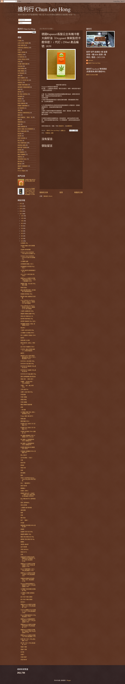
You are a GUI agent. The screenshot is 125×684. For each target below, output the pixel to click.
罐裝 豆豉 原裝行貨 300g (27, 537)
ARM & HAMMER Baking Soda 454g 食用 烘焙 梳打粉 (28, 479)
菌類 (19, 124)
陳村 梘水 (23, 517)
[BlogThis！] (72, 130)
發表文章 (22, 20)
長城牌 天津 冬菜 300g (27, 531)
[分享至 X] (73, 130)
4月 (22, 236)
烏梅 (22, 470)
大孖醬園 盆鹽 (24, 261)
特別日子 (20, 101)
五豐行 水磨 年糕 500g (27, 392)
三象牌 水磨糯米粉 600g (27, 311)
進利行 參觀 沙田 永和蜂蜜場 (25, 129)
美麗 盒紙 (23, 418)
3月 (22, 238)
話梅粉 (22, 529)
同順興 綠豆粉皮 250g (26, 294)
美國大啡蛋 (24, 399)
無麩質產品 (21, 122)
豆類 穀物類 (21, 68)
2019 (21, 208)
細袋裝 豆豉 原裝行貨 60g (27, 539)
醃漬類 (19, 150)
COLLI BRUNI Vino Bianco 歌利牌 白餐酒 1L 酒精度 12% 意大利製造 (28, 302)
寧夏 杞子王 (24, 552)
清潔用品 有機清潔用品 (24, 112)
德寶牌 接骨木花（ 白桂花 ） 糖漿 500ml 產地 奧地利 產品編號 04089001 (28, 495)
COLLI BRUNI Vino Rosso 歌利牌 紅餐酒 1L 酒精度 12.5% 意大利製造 (28, 307)
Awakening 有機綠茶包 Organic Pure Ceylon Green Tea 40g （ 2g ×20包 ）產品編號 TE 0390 (30, 191)
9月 (22, 223)
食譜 (19, 89)
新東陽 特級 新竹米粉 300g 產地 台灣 (30, 180)
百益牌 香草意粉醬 (25, 249)
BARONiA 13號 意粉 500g (27, 361)
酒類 (19, 110)
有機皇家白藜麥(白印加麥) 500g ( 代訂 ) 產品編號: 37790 (27, 580)
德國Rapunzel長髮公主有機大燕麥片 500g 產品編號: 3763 (28, 574)
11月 (22, 218)
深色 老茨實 (24, 505)
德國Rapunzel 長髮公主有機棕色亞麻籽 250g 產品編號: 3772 (28, 626)
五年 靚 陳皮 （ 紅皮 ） (27, 457)
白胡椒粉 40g (24, 243)
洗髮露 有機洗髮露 (23, 84)
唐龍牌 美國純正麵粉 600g (28, 313)
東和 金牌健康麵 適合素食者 (28, 376)
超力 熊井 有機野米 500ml (27, 346)
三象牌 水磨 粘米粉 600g (27, 330)
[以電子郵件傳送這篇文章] (70, 130)
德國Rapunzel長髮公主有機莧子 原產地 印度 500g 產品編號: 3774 (28, 631)
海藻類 (19, 98)
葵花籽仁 (23, 602)
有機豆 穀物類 (21, 52)
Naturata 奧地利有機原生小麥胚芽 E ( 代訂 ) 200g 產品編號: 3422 (28, 585)
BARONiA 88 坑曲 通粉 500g (28, 374)
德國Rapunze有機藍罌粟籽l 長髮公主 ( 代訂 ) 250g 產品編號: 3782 (28, 620)
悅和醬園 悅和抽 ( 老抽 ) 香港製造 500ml (28, 324)
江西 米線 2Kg (24, 389)
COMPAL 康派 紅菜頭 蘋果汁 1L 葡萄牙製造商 (28, 350)
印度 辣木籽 (24, 659)
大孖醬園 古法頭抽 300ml (27, 332)
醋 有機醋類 (21, 152)
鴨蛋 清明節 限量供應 (26, 404)
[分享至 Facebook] (75, 130)
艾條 (22, 460)
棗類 (19, 119)
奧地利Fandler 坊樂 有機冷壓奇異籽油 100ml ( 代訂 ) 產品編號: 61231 (28, 357)
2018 (21, 211)
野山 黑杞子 (24, 455)
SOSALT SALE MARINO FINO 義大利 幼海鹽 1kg (28, 252)
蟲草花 (22, 353)
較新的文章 (44, 192)
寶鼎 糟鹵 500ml (25, 421)
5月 (22, 233)
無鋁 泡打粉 (24, 485)
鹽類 (19, 168)
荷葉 (22, 515)
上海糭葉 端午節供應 (26, 507)
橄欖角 (22, 542)
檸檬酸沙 (23, 488)
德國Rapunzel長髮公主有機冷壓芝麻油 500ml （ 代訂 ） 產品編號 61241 (28, 280)
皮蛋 (22, 407)
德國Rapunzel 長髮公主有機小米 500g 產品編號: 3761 (28, 635)
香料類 (19, 91)
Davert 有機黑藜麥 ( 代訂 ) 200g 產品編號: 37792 (28, 569)
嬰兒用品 (20, 161)
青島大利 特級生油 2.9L (27, 316)
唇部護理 (20, 96)
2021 (21, 203)
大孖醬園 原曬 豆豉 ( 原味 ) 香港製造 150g (28, 412)
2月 (22, 241)
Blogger (69, 680)
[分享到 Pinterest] (77, 130)
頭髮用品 (20, 156)
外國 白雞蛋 (24, 402)
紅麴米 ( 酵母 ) (24, 490)
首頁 (61, 192)
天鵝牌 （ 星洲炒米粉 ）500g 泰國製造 (27, 382)
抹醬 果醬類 (21, 71)
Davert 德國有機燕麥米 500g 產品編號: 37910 (28, 615)
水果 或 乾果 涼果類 (23, 43)
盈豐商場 (69, 126)
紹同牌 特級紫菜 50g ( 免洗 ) (28, 321)
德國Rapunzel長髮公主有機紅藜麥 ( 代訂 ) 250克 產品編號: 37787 (28, 565)
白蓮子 (22, 654)
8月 (22, 226)
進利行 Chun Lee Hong (44, 9)
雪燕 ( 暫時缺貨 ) (25, 502)
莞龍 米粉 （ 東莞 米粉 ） (27, 379)
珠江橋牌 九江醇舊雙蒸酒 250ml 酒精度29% (27, 444)
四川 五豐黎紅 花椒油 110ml (28, 335)
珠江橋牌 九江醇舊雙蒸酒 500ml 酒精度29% (27, 440)
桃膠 (22, 512)
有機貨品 (47, 133)
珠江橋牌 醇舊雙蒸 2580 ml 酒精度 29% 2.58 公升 (28, 436)
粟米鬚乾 (23, 473)
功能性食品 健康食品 (23, 47)
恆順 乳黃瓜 (24, 287)
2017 (21, 213)
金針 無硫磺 (24, 547)
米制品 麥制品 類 (22, 59)
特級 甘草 (23, 467)
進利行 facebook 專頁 (92, 74)
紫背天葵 (23, 462)
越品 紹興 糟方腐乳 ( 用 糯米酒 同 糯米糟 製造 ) (28, 290)
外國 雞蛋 (23, 394)
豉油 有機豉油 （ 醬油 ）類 (25, 117)
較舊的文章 (78, 192)
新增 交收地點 (21, 138)
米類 (19, 61)
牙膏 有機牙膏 (21, 45)
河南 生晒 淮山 (24, 549)
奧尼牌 (19, 136)
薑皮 (22, 475)
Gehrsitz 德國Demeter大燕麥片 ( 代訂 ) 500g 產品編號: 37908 (28, 611)
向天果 (22, 652)
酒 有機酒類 (21, 108)
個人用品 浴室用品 (23, 94)
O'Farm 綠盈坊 (21, 170)
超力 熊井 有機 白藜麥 (26, 597)
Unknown (90, 60)
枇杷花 (22, 337)
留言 (21, 23)
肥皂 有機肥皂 (21, 77)
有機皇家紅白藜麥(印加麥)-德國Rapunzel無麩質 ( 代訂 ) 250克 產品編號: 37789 (28, 559)
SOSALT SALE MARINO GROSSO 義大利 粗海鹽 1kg (28, 257)
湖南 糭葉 (23, 510)
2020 (21, 206)
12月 (22, 215)
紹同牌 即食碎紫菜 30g (27, 318)
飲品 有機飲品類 (22, 131)
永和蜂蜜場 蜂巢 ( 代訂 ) (27, 264)
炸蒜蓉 (22, 522)
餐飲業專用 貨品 (22, 159)
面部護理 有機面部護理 (24, 87)
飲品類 (19, 133)
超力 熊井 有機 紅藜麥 (26, 599)
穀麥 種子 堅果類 (22, 147)
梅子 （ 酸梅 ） (25, 520)
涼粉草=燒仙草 (24, 544)
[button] (61, 126)
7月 (22, 228)
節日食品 (20, 140)
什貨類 (19, 40)
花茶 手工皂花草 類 (23, 80)
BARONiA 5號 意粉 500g (27, 363)
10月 (22, 221)
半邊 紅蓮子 (24, 657)
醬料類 (19, 163)
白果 (22, 554)
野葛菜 (22, 465)
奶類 (19, 50)
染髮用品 (20, 82)
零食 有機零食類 (22, 142)
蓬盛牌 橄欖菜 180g (26, 534)
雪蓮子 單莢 (24, 649)
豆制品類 (20, 66)
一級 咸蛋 (23, 409)
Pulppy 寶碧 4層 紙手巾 (27, 416)
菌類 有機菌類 (21, 126)
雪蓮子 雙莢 (24, 647)
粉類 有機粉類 (21, 103)
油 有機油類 (21, 73)
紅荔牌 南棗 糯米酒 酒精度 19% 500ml (28, 448)
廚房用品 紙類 (21, 145)
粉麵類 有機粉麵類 (23, 105)
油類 (52, 133)
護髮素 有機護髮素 (23, 166)
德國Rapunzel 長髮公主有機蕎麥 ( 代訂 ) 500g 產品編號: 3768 (28, 606)
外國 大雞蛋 (24, 397)
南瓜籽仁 (23, 327)
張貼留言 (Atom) (48, 196)
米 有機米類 (21, 57)
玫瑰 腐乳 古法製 (25, 340)
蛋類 (19, 115)
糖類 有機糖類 (21, 154)
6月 (22, 231)
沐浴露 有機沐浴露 (23, 64)
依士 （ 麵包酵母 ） (26, 483)
